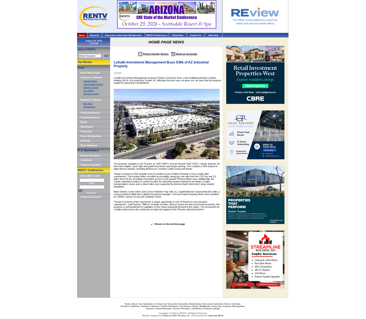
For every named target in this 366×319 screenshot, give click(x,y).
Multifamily (86, 126)
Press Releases (88, 145)
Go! (106, 55)
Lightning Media (215, 315)
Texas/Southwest (90, 117)
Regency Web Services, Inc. (177, 315)
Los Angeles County (93, 84)
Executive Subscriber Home (216, 304)
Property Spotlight (90, 165)
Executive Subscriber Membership (123, 35)
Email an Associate (186, 54)
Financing (86, 131)
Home (82, 35)
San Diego (88, 90)
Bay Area (87, 103)
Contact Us (195, 35)
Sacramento (89, 107)
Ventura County (91, 94)
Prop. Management (90, 136)
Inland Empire (90, 81)
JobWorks (86, 160)
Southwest (185, 306)
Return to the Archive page (170, 224)
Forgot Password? (90, 197)
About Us (94, 35)
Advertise (213, 35)
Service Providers (90, 155)
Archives (85, 140)
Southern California (91, 77)
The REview (85, 62)
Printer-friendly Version (156, 54)
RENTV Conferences (156, 35)
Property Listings (211, 308)
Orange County (90, 87)
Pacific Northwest (90, 112)
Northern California (91, 100)
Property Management (234, 306)
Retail (83, 122)
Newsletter (177, 35)
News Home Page (90, 73)
